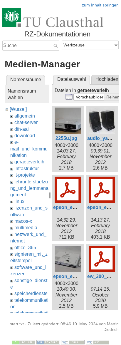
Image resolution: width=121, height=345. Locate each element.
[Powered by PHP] (48, 341)
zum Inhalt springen (100, 5)
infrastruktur (26, 168)
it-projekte (24, 174)
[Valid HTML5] (73, 341)
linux (19, 201)
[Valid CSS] (97, 341)
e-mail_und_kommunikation (29, 149)
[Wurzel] (18, 109)
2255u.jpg (66, 138)
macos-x (23, 221)
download (24, 135)
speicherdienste (31, 293)
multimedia (25, 227)
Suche (56, 45)
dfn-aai (21, 129)
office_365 (25, 247)
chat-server (26, 122)
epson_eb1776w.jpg (75, 276)
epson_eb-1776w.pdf (76, 207)
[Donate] (23, 341)
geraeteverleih (29, 161)
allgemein (24, 115)
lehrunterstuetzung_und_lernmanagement (29, 188)
